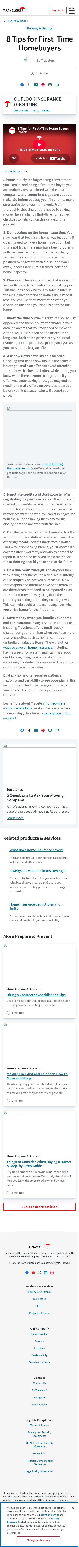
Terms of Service (39, 1425)
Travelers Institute (39, 1362)
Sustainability (39, 1355)
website (46, 111)
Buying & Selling (18, 20)
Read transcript (13, 171)
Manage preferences (38, 1540)
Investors (39, 1348)
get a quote (52, 713)
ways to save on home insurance (27, 647)
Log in (56, 10)
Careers (39, 1341)
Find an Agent (39, 1404)
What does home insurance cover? (36, 850)
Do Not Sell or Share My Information (39, 1445)
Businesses (39, 1299)
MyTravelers (39, 1390)
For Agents (39, 1397)
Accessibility (39, 1453)
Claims (39, 1306)
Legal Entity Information (39, 1471)
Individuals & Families (39, 1292)
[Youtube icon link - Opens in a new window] (33, 1273)
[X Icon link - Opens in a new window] (39, 1273)
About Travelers (40, 1334)
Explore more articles (39, 1207)
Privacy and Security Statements (39, 1434)
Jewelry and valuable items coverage (37, 870)
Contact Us (39, 1383)
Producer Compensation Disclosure (39, 1462)
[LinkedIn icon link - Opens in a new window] (46, 1273)
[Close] (73, 1508)
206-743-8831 (22, 111)
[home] (14, 9)
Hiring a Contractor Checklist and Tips (36, 995)
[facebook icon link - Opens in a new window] (27, 1273)
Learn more (15, 818)
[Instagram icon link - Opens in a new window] (52, 1273)
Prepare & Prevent (39, 1313)
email (36, 111)
